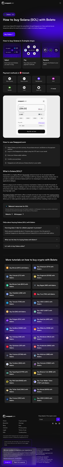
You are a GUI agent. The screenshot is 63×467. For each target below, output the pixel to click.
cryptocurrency (54, 195)
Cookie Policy (18, 458)
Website (8, 214)
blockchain (26, 175)
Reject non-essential (19, 462)
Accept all (7, 462)
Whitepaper (18, 214)
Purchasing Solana (8, 195)
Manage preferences (9, 458)
